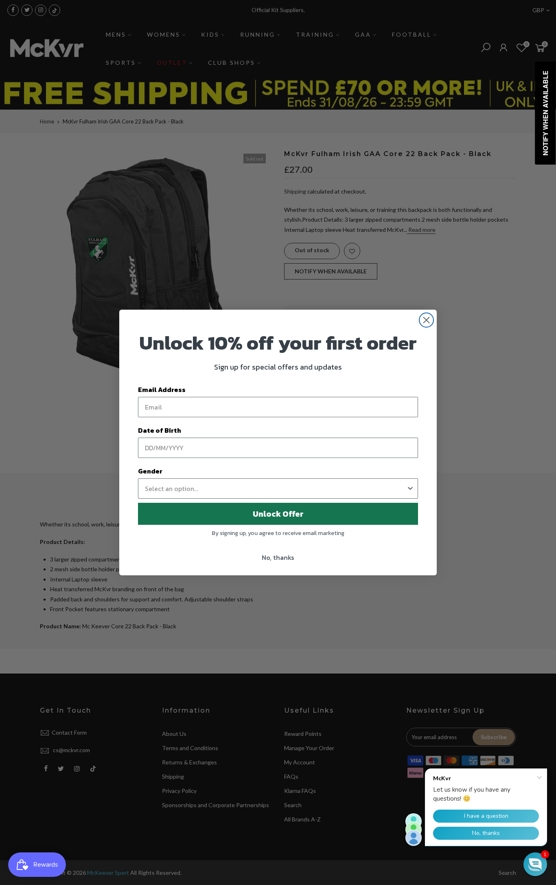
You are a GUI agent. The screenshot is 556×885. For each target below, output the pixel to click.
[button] (535, 864)
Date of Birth (159, 430)
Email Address (162, 389)
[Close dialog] (426, 320)
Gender (150, 471)
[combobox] (275, 488)
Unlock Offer (278, 514)
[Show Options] (410, 488)
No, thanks (278, 557)
